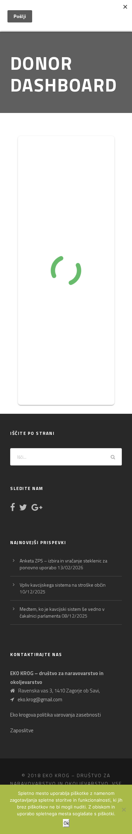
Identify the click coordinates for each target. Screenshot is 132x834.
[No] (123, 809)
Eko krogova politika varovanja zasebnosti (55, 715)
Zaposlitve (22, 730)
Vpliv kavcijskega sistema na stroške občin (63, 584)
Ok (66, 823)
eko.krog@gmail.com (40, 699)
